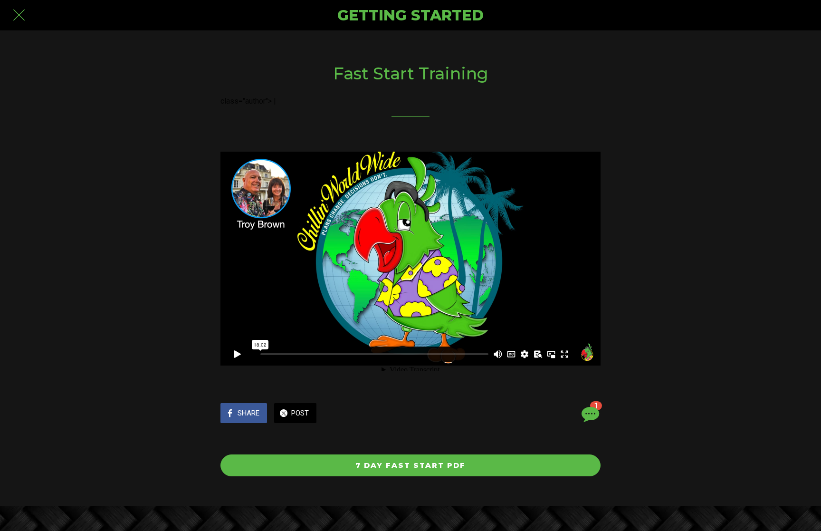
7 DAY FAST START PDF (410, 465)
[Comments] (589, 414)
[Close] (19, 15)
